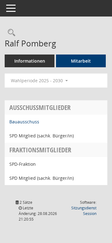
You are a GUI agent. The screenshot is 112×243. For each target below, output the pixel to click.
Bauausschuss (24, 122)
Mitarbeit (81, 61)
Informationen (29, 61)
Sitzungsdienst (83, 210)
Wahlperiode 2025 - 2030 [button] (37, 80)
